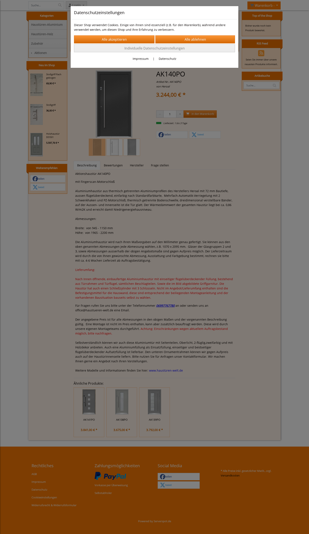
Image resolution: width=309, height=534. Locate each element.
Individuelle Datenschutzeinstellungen (154, 48)
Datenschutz (167, 59)
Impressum (141, 59)
